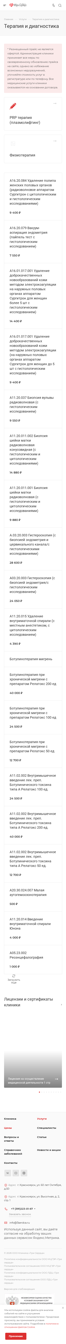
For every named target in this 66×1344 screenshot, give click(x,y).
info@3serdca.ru (19, 1222)
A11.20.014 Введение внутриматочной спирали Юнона (30, 923)
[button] (39, 1092)
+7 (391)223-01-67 (22, 1208)
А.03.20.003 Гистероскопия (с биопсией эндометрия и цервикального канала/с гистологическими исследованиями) (33, 544)
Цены (8, 1127)
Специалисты (46, 1127)
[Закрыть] (63, 1308)
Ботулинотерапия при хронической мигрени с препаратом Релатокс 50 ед (32, 746)
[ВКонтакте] (7, 1173)
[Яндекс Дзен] (24, 1173)
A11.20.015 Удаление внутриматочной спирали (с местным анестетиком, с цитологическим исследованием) (32, 625)
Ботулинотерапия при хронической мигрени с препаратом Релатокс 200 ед (33, 679)
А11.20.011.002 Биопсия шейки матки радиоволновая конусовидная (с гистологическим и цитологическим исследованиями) (29, 449)
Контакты (10, 1162)
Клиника (10, 1118)
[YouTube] (16, 1173)
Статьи (42, 1137)
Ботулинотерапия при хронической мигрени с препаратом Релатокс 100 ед (33, 712)
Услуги (42, 1118)
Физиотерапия (22, 155)
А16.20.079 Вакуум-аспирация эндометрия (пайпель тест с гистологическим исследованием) (28, 237)
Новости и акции (49, 1150)
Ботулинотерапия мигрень (31, 659)
